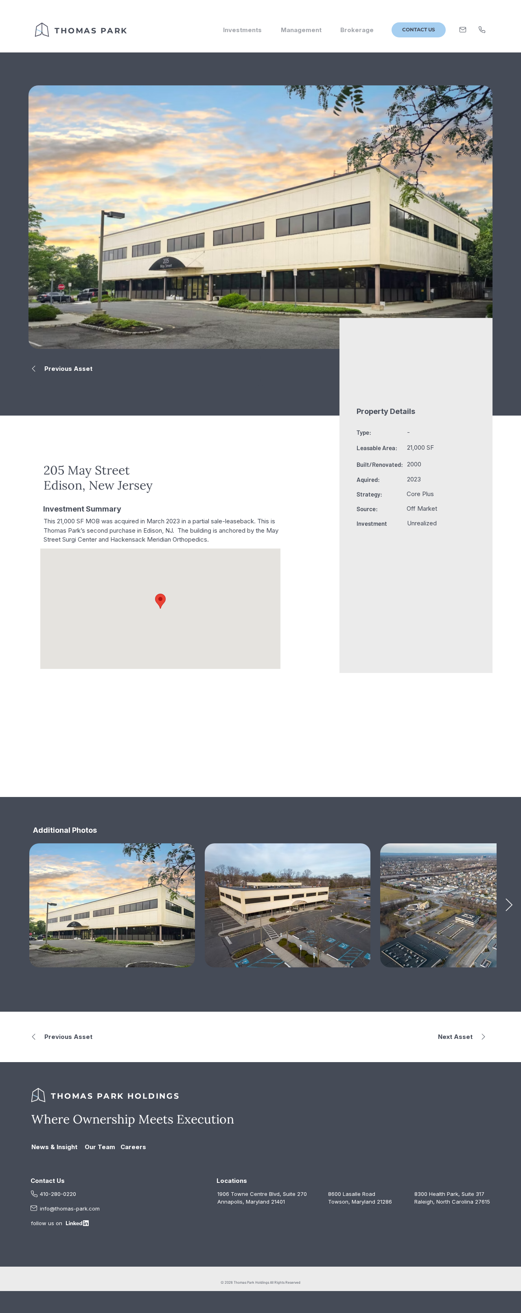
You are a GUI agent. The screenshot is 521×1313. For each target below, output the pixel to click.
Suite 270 (295, 1194)
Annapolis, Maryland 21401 (251, 1201)
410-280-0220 (58, 1194)
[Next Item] (509, 905)
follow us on (47, 1223)
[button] (419, 29)
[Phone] (482, 30)
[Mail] (463, 30)
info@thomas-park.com (70, 1208)
